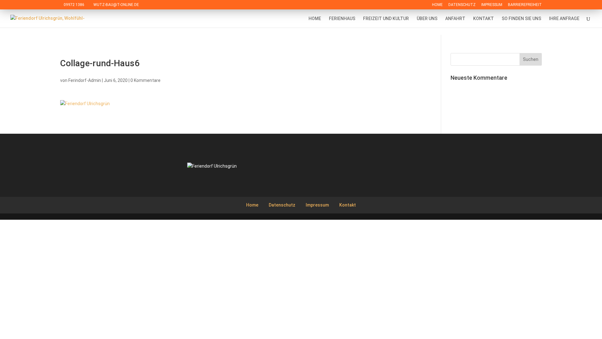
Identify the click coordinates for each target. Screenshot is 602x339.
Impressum (491, 5)
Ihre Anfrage (564, 18)
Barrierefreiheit (525, 5)
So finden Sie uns (521, 18)
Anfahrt (455, 18)
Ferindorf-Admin (84, 80)
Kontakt (483, 18)
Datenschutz (462, 5)
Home (437, 5)
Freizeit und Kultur (386, 18)
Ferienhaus (342, 18)
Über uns (427, 18)
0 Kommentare (145, 80)
